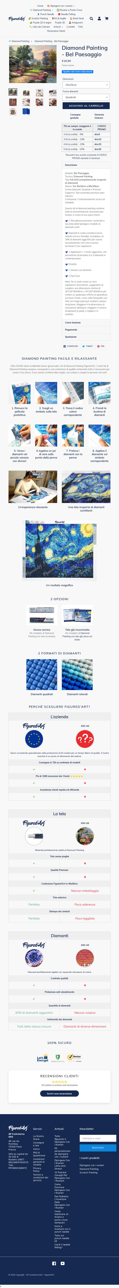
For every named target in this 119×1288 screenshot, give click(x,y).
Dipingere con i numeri (92, 1165)
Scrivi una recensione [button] (59, 1093)
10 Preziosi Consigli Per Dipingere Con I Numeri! (62, 1176)
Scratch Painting (89, 1172)
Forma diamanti (70, 91)
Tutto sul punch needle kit (62, 1238)
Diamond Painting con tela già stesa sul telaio (77, 636)
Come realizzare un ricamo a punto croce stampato (61, 1217)
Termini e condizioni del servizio (40, 1177)
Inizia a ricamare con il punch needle (62, 1229)
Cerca (36, 1149)
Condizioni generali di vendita (38, 1162)
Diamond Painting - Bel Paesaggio (51, 41)
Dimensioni (68, 79)
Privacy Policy (37, 1169)
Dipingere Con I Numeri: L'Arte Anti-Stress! (62, 1164)
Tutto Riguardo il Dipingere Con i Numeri (62, 1140)
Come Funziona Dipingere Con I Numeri (62, 1188)
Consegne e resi (38, 1144)
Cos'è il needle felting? (62, 1246)
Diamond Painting (89, 1169)
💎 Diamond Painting (19, 41)
